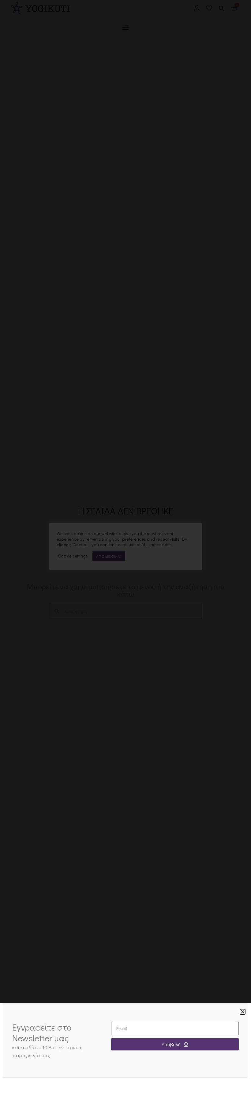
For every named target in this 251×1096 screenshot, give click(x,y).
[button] (242, 1011)
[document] (125, 548)
